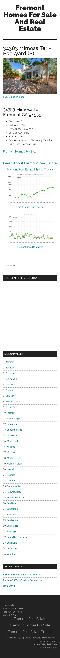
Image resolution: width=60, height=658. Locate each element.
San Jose (11, 514)
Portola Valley (14, 486)
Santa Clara (12, 525)
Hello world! (9, 586)
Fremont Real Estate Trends (30, 632)
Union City (12, 548)
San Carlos (12, 509)
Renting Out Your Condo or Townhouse (22, 580)
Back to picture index (13, 97)
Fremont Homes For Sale (20, 151)
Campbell (10, 384)
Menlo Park (12, 441)
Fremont (11, 412)
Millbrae (11, 446)
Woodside (12, 554)
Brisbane (10, 373)
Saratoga (11, 531)
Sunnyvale (12, 542)
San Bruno (12, 503)
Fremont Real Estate (30, 619)
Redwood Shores (15, 497)
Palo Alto (11, 480)
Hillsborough (13, 418)
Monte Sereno (14, 458)
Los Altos (12, 424)
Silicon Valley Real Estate (45, 644)
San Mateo (12, 520)
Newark (11, 469)
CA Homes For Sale (47, 648)
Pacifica (11, 475)
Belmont (10, 367)
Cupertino (10, 390)
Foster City (11, 407)
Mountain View (14, 463)
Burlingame (11, 379)
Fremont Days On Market (30, 247)
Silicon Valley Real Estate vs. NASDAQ (22, 574)
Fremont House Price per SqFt (30, 207)
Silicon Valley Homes (47, 641)
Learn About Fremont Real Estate (30, 163)
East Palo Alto (13, 401)
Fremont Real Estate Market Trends (30, 169)
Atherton (10, 362)
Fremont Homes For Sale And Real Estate (30, 18)
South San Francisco (17, 537)
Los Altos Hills (14, 429)
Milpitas (11, 452)
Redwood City (14, 492)
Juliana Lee (10, 638)
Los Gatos (12, 435)
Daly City (10, 396)
